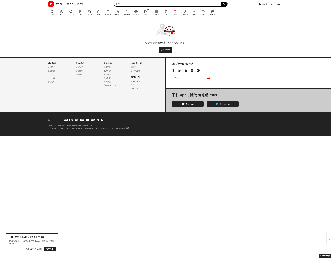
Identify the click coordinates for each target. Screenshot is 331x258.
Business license (101, 128)
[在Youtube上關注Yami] (185, 70)
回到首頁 (165, 50)
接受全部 (50, 249)
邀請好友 (79, 74)
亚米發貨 (107, 71)
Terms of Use (52, 128)
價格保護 (107, 82)
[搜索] (224, 4)
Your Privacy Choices (117, 128)
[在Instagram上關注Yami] (192, 70)
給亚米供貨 (135, 71)
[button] (79, 4)
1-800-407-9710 (137, 81)
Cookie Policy (77, 128)
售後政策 (107, 78)
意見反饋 (134, 88)
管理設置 (29, 249)
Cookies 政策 (39, 241)
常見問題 (107, 67)
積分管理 (79, 67)
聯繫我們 (51, 74)
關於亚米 (51, 67)
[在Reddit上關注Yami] (198, 70)
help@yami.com (137, 85)
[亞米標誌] (56, 4)
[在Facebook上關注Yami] (173, 70)
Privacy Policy (64, 128)
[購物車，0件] (278, 4)
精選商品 (51, 82)
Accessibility (89, 128)
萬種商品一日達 (109, 85)
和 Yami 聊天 (325, 256)
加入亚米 (51, 78)
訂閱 (208, 78)
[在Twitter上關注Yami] (179, 70)
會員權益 (79, 71)
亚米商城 (107, 74)
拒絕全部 (38, 249)
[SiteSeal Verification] (57, 120)
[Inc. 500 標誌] (49, 120)
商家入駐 (134, 67)
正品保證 (51, 71)
